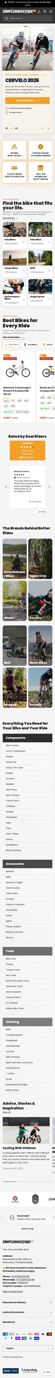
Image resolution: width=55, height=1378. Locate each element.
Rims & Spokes (13, 850)
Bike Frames (12, 745)
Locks (9, 915)
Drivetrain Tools (14, 986)
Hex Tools (11, 975)
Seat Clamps (12, 795)
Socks (9, 1079)
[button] (45, 11)
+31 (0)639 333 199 (20, 1276)
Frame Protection (15, 904)
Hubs (8, 822)
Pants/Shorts (13, 1068)
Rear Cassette (13, 991)
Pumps (9, 964)
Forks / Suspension (15, 751)
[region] (27, 486)
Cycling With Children (19, 1148)
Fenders (10, 898)
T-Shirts (10, 1073)
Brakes (9, 756)
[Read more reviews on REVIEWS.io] (27, 457)
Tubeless (10, 806)
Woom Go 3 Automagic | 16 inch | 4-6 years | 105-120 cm (17, 391)
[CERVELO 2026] (27, 48)
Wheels (10, 811)
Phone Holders (13, 926)
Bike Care (11, 958)
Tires (8, 828)
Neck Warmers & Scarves (19, 1062)
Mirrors (9, 937)
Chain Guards (13, 887)
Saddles (10, 784)
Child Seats (11, 893)
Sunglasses (11, 1040)
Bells (8, 876)
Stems (9, 839)
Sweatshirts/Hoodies (17, 1084)
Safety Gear (12, 1090)
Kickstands (11, 910)
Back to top (27, 1228)
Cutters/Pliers (13, 997)
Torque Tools (12, 969)
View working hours (13, 1291)
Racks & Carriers (14, 932)
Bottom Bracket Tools (17, 980)
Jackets (10, 1051)
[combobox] (27, 18)
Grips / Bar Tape (14, 767)
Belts (8, 1029)
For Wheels (12, 1002)
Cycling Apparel (14, 1034)
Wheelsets (11, 817)
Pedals (9, 773)
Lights (9, 921)
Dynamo (10, 778)
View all (7, 1112)
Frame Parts (12, 800)
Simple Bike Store (16, 1357)
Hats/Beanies (13, 1046)
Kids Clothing (12, 1057)
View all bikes (10, 218)
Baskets (10, 871)
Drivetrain (11, 762)
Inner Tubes (12, 833)
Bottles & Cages (14, 882)
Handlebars (12, 844)
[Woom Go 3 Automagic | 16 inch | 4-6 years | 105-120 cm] (17, 368)
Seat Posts (11, 789)
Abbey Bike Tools (15, 1008)
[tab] (12, 344)
